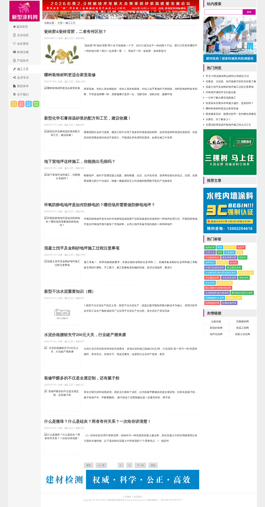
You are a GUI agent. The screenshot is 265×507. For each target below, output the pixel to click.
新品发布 (22, 86)
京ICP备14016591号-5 (171, 499)
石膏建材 (230, 252)
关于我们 (22, 94)
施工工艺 (22, 69)
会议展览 (22, 43)
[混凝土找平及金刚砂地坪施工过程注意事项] (62, 270)
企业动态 (22, 35)
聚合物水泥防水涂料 (242, 292)
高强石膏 (230, 247)
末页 (153, 465)
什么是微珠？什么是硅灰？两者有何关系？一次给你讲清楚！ (97, 421)
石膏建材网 (242, 321)
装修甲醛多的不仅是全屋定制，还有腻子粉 (82, 378)
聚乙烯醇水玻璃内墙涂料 (218, 287)
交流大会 (210, 252)
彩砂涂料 (210, 282)
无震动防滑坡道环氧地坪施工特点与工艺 (228, 124)
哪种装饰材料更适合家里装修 (70, 75)
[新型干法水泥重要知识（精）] (62, 314)
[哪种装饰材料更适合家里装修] (62, 97)
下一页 (140, 465)
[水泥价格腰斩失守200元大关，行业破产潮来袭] (62, 357)
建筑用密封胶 (229, 257)
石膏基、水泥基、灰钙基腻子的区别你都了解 (231, 81)
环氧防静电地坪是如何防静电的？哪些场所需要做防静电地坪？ (99, 205)
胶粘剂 (242, 257)
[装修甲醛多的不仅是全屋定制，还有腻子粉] (62, 400)
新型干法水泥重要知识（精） (70, 291)
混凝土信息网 (242, 334)
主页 (60, 23)
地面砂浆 (210, 247)
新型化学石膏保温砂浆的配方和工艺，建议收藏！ (87, 118)
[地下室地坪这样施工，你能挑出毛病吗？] (62, 184)
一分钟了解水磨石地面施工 (221, 97)
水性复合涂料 (246, 272)
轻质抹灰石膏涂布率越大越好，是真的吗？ (230, 103)
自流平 (240, 247)
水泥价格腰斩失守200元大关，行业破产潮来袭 (85, 334)
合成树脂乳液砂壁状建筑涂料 (220, 272)
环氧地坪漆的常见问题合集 (221, 92)
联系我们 (138, 496)
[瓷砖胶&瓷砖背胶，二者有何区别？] (62, 54)
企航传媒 (216, 321)
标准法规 (22, 52)
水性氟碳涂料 (212, 277)
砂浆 (220, 252)
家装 (220, 247)
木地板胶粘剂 (212, 257)
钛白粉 (233, 262)
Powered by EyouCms (136, 499)
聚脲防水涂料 (234, 297)
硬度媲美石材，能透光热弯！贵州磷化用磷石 (231, 114)
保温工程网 (242, 327)
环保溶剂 (222, 262)
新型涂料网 (24, 11)
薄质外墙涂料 (225, 282)
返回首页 (22, 27)
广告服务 (127, 496)
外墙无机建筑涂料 (214, 267)
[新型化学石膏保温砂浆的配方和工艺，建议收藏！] (62, 140)
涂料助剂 (210, 262)
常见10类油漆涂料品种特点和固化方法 (227, 76)
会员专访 (22, 77)
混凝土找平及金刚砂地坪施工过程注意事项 (82, 248)
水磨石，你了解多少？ (218, 119)
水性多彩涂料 (229, 277)
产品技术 (22, 60)
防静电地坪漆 (212, 302)
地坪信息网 (216, 334)
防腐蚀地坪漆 (229, 302)
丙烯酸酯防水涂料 (214, 297)
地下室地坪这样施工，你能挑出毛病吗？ (80, 161)
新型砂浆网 (216, 327)
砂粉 (239, 252)
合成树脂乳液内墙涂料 (217, 292)
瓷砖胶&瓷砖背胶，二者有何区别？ (75, 31)
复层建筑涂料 (234, 267)
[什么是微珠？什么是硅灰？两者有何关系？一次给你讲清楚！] (62, 444)
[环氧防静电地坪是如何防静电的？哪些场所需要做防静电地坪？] (62, 227)
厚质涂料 (244, 277)
